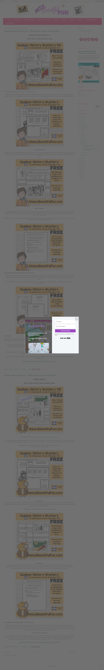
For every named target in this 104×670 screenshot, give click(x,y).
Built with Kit (65, 338)
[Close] (76, 318)
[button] (38, 351)
